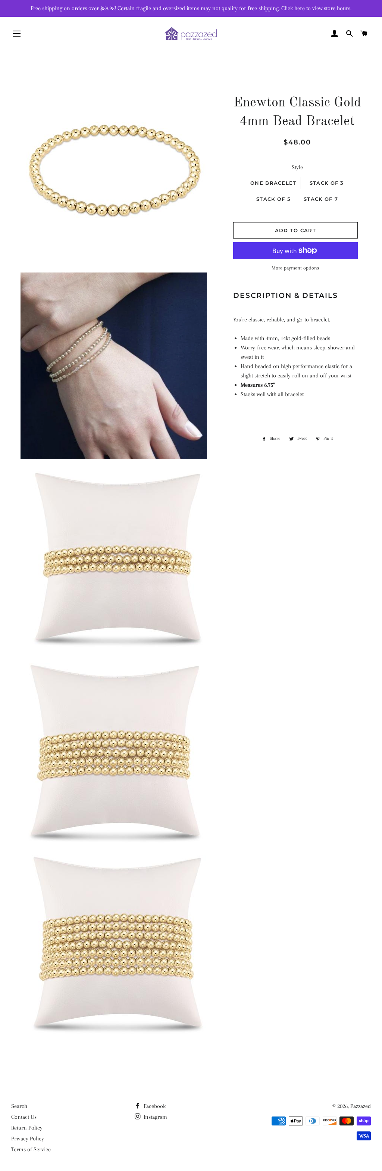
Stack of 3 (327, 183)
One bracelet (273, 183)
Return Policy (27, 1127)
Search (19, 1106)
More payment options (295, 268)
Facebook (154, 1106)
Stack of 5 (273, 199)
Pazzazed (360, 1106)
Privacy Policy (27, 1138)
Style (297, 167)
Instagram (154, 1117)
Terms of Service (31, 1149)
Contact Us (24, 1117)
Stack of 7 (321, 199)
